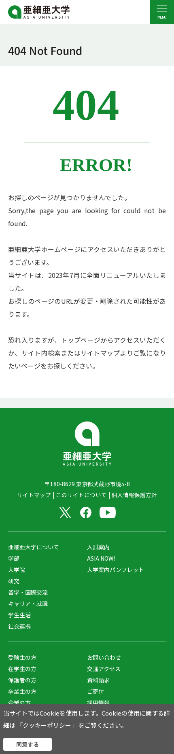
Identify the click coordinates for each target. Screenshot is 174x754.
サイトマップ (34, 495)
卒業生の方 (22, 691)
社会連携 (19, 626)
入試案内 (98, 547)
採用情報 (98, 703)
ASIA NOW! (101, 558)
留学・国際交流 (28, 592)
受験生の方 (22, 657)
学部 (13, 558)
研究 (13, 581)
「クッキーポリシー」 (47, 725)
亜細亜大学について (33, 547)
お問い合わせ (104, 657)
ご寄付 (95, 691)
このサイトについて (81, 495)
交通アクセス (104, 669)
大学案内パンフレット (115, 570)
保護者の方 (22, 680)
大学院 (16, 570)
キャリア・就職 (28, 603)
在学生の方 (22, 669)
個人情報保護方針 (134, 495)
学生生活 (19, 615)
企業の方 (19, 703)
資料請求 (98, 680)
